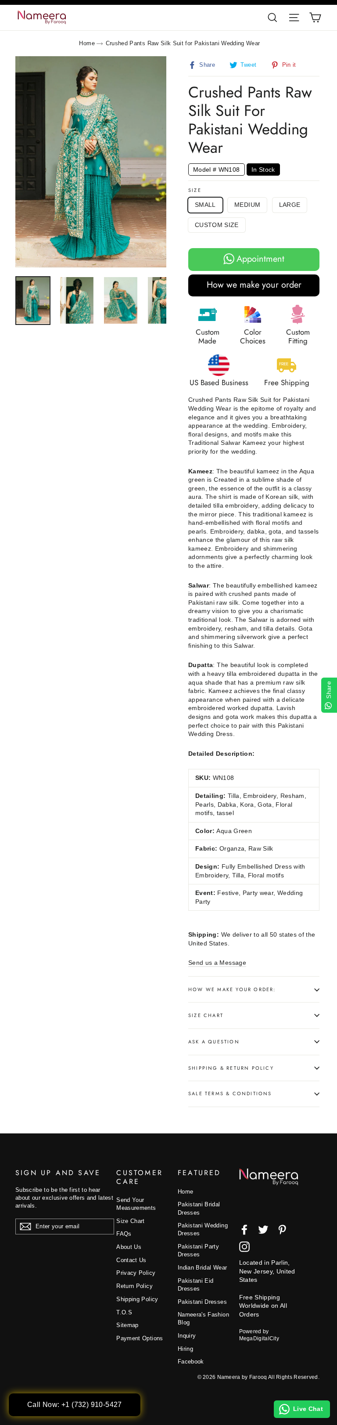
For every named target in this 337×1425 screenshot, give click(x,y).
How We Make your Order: (232, 989)
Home (86, 43)
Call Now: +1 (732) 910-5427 (74, 1404)
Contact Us (131, 1260)
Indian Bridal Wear (202, 1267)
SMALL (205, 204)
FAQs (123, 1233)
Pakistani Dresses (202, 1302)
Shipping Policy (137, 1299)
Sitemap (127, 1325)
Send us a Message (217, 962)
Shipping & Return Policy (231, 1067)
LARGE (290, 204)
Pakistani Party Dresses (198, 1250)
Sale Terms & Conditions (230, 1093)
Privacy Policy (135, 1273)
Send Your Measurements (136, 1204)
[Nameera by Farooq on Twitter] (263, 1229)
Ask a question (214, 1041)
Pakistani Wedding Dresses (203, 1229)
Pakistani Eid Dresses (196, 1284)
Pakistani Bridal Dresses (199, 1208)
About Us (128, 1247)
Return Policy (134, 1286)
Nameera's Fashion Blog (203, 1318)
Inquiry (187, 1335)
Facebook (191, 1361)
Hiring (185, 1349)
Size (194, 190)
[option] (90, 162)
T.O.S (124, 1312)
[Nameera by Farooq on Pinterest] (282, 1229)
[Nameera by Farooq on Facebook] (244, 1229)
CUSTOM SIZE (217, 224)
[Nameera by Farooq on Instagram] (244, 1246)
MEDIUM (247, 204)
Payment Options (139, 1338)
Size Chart (205, 1015)
